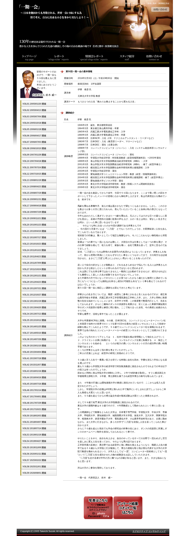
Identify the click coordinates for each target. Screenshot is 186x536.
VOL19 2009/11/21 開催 (34, 218)
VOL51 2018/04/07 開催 (34, 422)
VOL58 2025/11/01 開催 (34, 466)
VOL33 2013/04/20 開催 (34, 307)
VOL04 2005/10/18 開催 (34, 123)
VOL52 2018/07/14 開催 (34, 428)
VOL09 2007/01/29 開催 (34, 154)
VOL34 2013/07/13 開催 (34, 314)
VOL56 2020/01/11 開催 (34, 454)
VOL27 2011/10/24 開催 (34, 269)
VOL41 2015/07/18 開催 (34, 358)
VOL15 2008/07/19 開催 (34, 193)
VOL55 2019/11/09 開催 (34, 447)
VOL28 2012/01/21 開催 (34, 275)
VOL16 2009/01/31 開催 (34, 199)
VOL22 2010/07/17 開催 (34, 237)
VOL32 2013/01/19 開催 (34, 301)
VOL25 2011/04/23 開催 (34, 256)
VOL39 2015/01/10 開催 (34, 345)
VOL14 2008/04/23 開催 (34, 186)
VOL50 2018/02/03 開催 (34, 415)
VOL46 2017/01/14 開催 (34, 390)
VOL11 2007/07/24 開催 (34, 167)
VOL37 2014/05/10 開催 (34, 333)
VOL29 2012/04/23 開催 (34, 282)
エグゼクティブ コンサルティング (149, 531)
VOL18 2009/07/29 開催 (34, 212)
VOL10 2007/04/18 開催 (34, 161)
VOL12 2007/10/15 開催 (34, 174)
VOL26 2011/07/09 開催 (34, 263)
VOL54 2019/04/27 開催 (34, 441)
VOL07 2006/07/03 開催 (34, 142)
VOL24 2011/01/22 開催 (34, 250)
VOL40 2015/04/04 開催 (34, 352)
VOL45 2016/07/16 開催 (34, 384)
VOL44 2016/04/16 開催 (34, 377)
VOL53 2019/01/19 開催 (34, 434)
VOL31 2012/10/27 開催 (34, 294)
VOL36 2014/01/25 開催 (34, 326)
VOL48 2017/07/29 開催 (34, 403)
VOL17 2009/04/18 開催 (34, 205)
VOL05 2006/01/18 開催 (34, 129)
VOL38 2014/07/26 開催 (34, 339)
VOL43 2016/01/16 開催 (34, 371)
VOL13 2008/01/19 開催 (34, 180)
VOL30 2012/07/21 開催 (34, 288)
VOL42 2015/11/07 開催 (34, 364)
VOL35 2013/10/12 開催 (34, 320)
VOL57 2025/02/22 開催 (34, 460)
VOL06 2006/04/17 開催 (34, 135)
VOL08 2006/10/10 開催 (34, 148)
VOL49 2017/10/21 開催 (34, 409)
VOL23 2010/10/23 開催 (34, 244)
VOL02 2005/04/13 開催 (34, 110)
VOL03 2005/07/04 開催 (34, 116)
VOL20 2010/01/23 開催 (34, 224)
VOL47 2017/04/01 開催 (34, 396)
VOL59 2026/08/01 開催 (34, 473)
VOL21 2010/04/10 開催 (34, 231)
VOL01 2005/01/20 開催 (34, 104)
